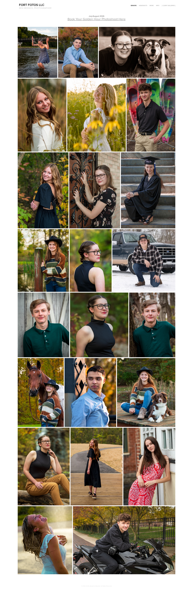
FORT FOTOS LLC (31, 4)
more (152, 6)
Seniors (134, 6)
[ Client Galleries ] (169, 6)
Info (157, 6)
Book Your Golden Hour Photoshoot (93, 19)
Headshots (143, 6)
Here (122, 19)
